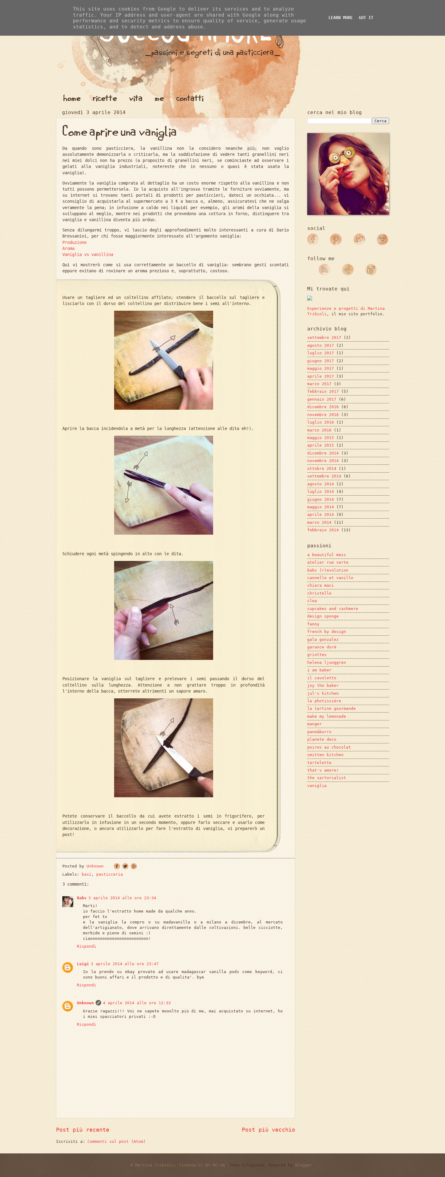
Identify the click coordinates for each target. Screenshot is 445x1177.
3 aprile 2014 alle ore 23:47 (125, 964)
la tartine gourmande (331, 708)
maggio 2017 (320, 368)
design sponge (323, 616)
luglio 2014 (320, 491)
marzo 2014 (319, 522)
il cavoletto (321, 678)
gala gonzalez (323, 639)
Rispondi (86, 946)
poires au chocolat (329, 747)
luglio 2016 (320, 422)
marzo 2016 (319, 430)
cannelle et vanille (330, 577)
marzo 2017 (319, 384)
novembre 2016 (323, 414)
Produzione (74, 242)
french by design (326, 631)
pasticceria (109, 874)
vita (136, 98)
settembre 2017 (324, 337)
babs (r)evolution (327, 570)
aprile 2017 (320, 376)
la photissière (324, 701)
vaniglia (317, 785)
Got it (366, 17)
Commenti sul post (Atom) (116, 1141)
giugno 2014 (320, 499)
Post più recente (82, 1129)
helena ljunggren (326, 662)
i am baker (319, 670)
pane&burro (319, 731)
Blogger (303, 1165)
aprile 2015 (320, 445)
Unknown (85, 1003)
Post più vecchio (268, 1129)
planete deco (321, 739)
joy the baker (323, 685)
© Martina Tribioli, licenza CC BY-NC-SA (177, 1165)
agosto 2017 (320, 345)
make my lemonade (326, 716)
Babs (82, 898)
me (159, 98)
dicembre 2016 (323, 407)
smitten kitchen (325, 754)
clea (312, 600)
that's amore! (323, 770)
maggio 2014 (320, 507)
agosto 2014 (320, 484)
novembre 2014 (323, 460)
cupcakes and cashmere (332, 608)
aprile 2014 (320, 514)
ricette (105, 98)
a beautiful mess (326, 554)
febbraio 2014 (323, 530)
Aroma (68, 248)
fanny (313, 624)
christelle (319, 593)
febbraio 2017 (323, 391)
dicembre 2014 (323, 453)
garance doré (321, 647)
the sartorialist (326, 777)
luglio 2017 (320, 353)
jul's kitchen (323, 693)
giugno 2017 (320, 361)
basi (86, 874)
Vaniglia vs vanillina (87, 254)
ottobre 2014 (321, 468)
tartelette (319, 762)
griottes (317, 654)
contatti (189, 98)
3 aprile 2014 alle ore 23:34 (122, 898)
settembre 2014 (324, 476)
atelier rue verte (327, 562)
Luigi (83, 964)
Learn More (340, 17)
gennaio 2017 (321, 399)
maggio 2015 (320, 437)
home (72, 98)
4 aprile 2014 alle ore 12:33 (137, 1003)
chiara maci (320, 585)
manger (314, 724)
